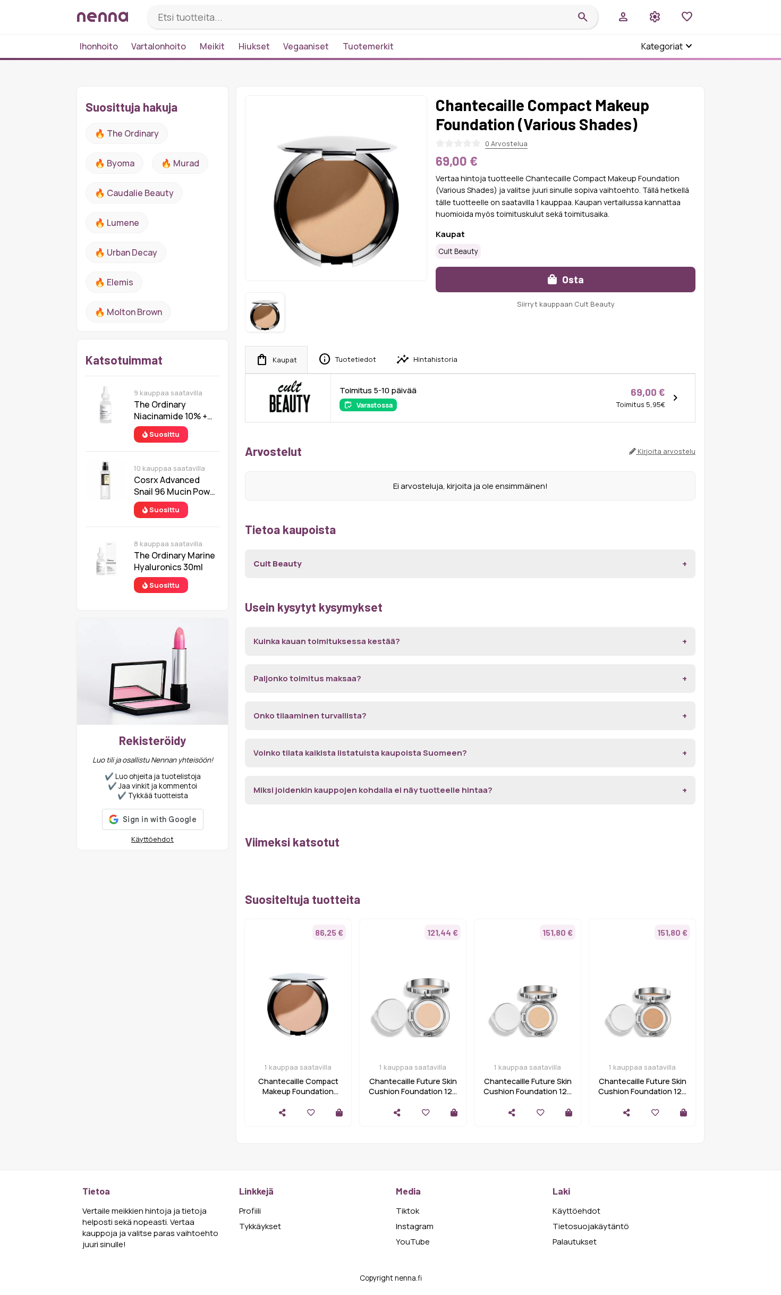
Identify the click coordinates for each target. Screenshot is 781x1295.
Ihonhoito (99, 46)
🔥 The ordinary (127, 133)
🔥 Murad (180, 163)
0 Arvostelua (506, 143)
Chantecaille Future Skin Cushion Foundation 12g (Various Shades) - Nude (642, 1091)
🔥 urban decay (126, 252)
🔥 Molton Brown (128, 312)
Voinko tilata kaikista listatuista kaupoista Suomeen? (360, 752)
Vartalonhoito (158, 46)
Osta (572, 279)
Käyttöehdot (152, 839)
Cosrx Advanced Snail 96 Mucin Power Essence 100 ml (176, 485)
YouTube (413, 1241)
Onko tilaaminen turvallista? (310, 715)
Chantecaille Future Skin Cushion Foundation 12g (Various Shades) (413, 1091)
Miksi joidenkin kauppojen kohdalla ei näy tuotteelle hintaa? (373, 789)
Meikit (212, 46)
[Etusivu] (108, 17)
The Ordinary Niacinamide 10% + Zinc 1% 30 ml (170, 410)
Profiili (250, 1210)
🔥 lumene (117, 222)
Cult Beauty (458, 251)
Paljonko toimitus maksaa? (307, 678)
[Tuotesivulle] (339, 1112)
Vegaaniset (306, 46)
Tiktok (407, 1210)
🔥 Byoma (114, 163)
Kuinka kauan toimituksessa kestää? (326, 641)
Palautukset (575, 1241)
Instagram (415, 1226)
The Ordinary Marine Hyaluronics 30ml (174, 561)
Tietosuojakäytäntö (591, 1226)
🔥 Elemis (114, 282)
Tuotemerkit (368, 46)
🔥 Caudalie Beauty (134, 193)
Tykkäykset (260, 1226)
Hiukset (254, 46)
